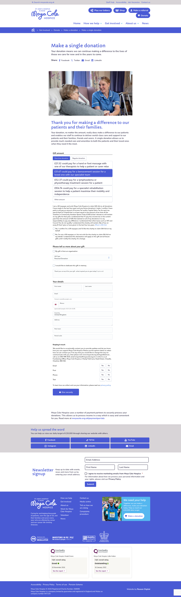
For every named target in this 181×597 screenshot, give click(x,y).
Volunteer (65, 515)
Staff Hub (110, 2)
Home (76, 23)
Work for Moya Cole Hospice (67, 510)
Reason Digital (143, 589)
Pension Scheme (76, 584)
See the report (58, 571)
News (145, 23)
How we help (91, 23)
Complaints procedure (84, 512)
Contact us (145, 2)
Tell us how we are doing (86, 506)
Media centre (85, 501)
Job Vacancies (134, 2)
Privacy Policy (115, 479)
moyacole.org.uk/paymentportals (88, 418)
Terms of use (61, 584)
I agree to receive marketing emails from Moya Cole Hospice (115, 473)
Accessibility (121, 2)
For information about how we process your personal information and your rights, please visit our (114, 477)
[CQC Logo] (58, 553)
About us (131, 23)
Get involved (112, 23)
